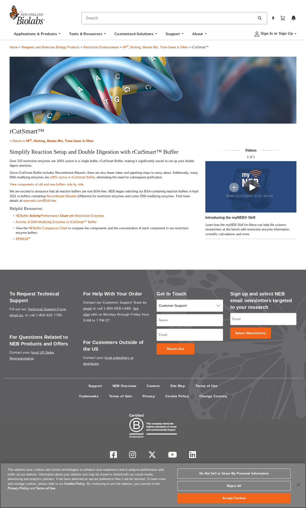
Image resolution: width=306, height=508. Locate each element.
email (87, 308)
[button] (259, 18)
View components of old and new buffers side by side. (47, 184)
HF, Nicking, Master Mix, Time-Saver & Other (155, 47)
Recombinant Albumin (61, 196)
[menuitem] (37, 35)
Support (95, 386)
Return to (53, 141)
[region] (153, 485)
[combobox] (168, 18)
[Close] (298, 485)
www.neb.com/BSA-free (39, 200)
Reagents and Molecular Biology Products (51, 47)
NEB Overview (125, 386)
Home (14, 47)
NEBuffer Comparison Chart (48, 228)
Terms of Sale (120, 396)
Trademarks (88, 396)
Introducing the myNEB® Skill (230, 217)
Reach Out (175, 349)
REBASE (23, 239)
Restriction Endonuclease (101, 47)
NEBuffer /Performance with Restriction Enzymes (60, 216)
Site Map (177, 386)
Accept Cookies (234, 498)
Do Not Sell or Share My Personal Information (234, 473)
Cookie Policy (177, 396)
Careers (153, 386)
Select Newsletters (250, 333)
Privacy (148, 396)
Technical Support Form (47, 309)
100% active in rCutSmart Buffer (72, 177)
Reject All (234, 486)
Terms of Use (207, 386)
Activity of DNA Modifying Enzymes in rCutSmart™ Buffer (56, 222)
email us (16, 315)
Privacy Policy (18, 488)
